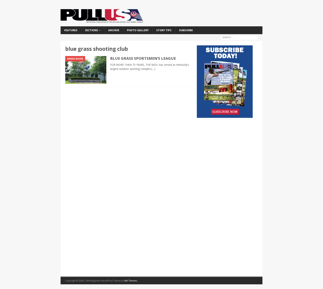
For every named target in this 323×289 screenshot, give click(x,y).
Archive (113, 30)
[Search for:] (239, 37)
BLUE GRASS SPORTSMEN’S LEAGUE (143, 58)
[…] (153, 69)
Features (70, 30)
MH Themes (130, 280)
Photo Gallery (138, 30)
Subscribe (186, 30)
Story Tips (163, 30)
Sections (91, 30)
